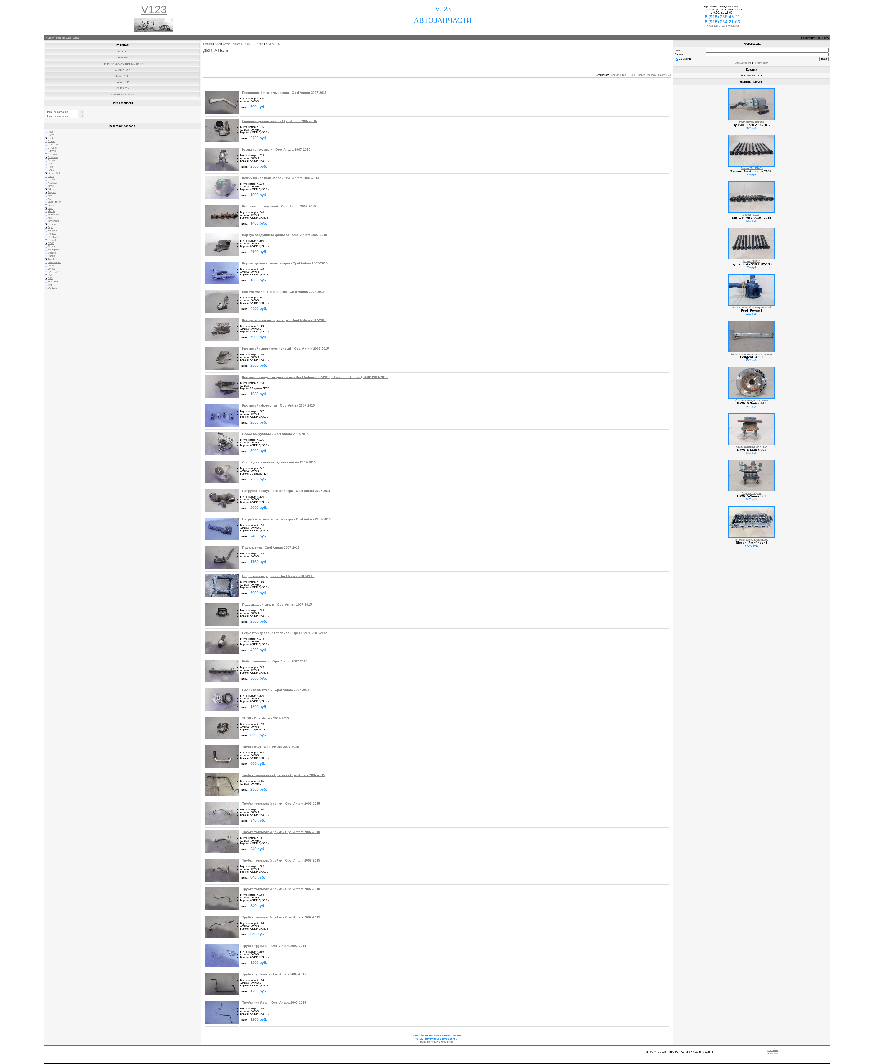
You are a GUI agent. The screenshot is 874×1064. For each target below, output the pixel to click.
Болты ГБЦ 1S (751, 261)
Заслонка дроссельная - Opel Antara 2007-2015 (279, 121)
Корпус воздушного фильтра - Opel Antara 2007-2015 (284, 235)
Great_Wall (54, 173)
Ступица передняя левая (751, 446)
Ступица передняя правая (751, 400)
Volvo (51, 265)
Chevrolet (53, 144)
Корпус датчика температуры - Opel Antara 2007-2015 (285, 263)
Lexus (51, 205)
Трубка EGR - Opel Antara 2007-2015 (270, 746)
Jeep (50, 195)
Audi (50, 131)
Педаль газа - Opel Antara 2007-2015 (271, 547)
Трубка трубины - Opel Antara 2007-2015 (274, 946)
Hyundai (52, 182)
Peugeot (52, 230)
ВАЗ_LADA (54, 271)
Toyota (51, 259)
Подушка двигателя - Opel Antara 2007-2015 (277, 604)
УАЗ (50, 284)
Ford (50, 166)
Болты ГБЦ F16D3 (752, 168)
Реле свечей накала (751, 122)
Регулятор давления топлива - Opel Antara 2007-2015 (284, 633)
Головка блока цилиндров (751, 539)
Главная (49, 37)
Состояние (664, 74)
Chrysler (52, 147)
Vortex (51, 268)
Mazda (51, 211)
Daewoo (52, 154)
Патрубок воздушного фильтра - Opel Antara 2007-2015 (286, 491)
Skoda (51, 246)
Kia (49, 198)
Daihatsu (53, 157)
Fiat (50, 163)
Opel (50, 227)
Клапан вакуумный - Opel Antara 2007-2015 (276, 149)
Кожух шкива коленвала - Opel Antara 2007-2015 (280, 178)
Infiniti (51, 185)
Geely (51, 170)
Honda (51, 179)
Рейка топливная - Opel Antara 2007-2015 (274, 661)
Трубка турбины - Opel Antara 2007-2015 (274, 974)
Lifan (50, 208)
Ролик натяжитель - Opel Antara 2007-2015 (276, 690)
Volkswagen (54, 262)
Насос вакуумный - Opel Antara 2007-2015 (275, 434)
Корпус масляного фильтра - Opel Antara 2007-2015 (283, 291)
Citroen (52, 150)
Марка (641, 74)
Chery (51, 141)
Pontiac (52, 233)
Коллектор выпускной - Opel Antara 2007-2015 (279, 206)
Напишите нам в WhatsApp (723, 25)
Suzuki (51, 256)
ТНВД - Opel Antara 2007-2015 (265, 718)
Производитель (618, 74)
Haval (51, 176)
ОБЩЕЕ (52, 287)
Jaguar (52, 192)
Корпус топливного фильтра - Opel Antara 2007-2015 (284, 320)
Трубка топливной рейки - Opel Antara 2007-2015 (281, 803)
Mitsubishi (53, 221)
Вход (76, 37)
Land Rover (54, 201)
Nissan (52, 224)
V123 (154, 9)
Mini (50, 217)
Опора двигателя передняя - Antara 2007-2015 (279, 462)
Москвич (53, 281)
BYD (50, 138)
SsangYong (54, 249)
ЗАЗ (50, 278)
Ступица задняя (751, 493)
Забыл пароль (743, 62)
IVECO (52, 189)
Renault (52, 240)
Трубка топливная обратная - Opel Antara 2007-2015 (283, 775)
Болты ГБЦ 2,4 (752, 214)
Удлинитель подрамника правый (751, 354)
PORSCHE (54, 236)
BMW (51, 135)
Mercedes (53, 214)
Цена (632, 74)
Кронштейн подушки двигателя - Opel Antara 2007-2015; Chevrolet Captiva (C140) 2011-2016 (315, 377)
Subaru (52, 252)
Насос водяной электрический (751, 307)
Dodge (51, 160)
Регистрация (63, 37)
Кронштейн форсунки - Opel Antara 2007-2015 (278, 405)
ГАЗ (50, 275)
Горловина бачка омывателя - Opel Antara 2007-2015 (284, 92)
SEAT (51, 243)
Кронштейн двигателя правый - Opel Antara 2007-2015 (285, 348)
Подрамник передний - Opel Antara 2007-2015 (278, 576)
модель (651, 74)
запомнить (685, 58)
